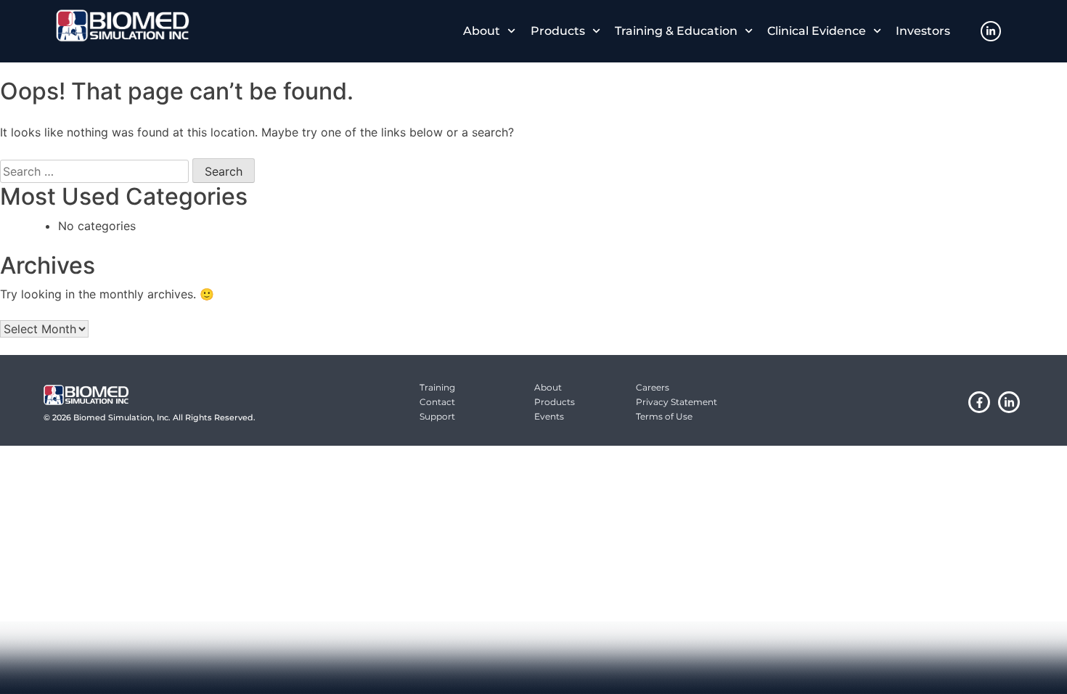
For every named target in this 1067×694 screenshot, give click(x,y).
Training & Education (676, 31)
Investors (923, 31)
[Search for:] (94, 171)
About (481, 31)
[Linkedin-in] (991, 31)
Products (558, 31)
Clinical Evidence (816, 31)
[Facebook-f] (979, 402)
